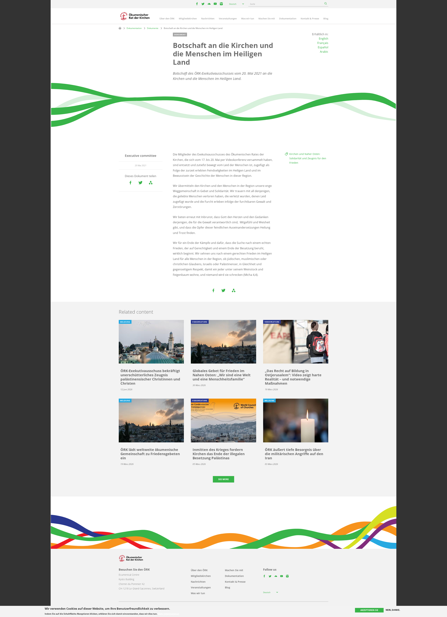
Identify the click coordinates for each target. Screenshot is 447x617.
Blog (325, 18)
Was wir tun (247, 18)
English (323, 38)
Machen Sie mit (266, 18)
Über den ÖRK (166, 18)
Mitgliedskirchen (188, 18)
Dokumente (152, 28)
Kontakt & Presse (310, 18)
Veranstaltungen (228, 18)
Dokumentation (287, 18)
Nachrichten (207, 18)
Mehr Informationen (168, 614)
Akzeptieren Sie (369, 610)
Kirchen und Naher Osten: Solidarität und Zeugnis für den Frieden (307, 158)
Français (322, 43)
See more (223, 479)
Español (323, 47)
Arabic (324, 52)
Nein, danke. (393, 610)
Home (120, 28)
